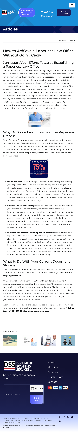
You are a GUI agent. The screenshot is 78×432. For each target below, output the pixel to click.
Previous (62, 41)
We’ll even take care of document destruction (24, 290)
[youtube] (72, 417)
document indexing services (40, 296)
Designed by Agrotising (12, 422)
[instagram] (68, 417)
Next (71, 41)
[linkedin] (60, 417)
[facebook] (64, 417)
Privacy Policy (47, 420)
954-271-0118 (18, 311)
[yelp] (60, 421)
